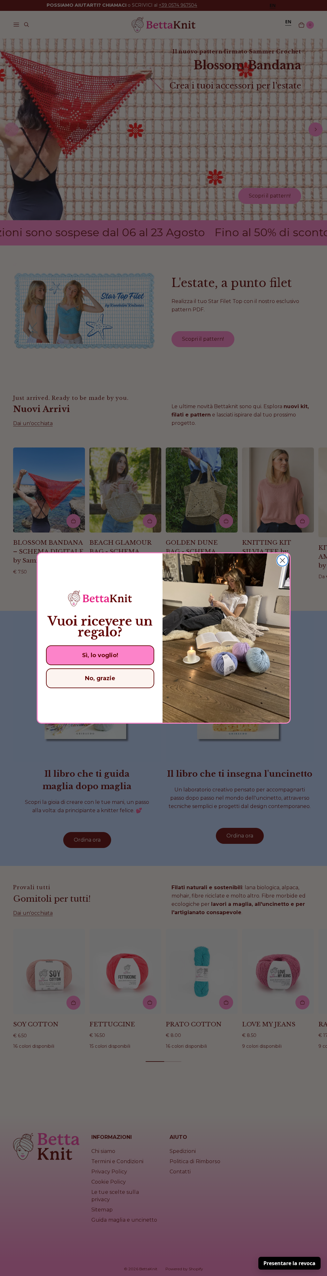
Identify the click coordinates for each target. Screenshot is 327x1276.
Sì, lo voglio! (100, 655)
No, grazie (100, 678)
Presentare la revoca (289, 1263)
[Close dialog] (282, 560)
